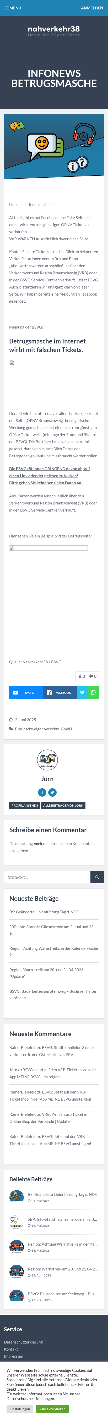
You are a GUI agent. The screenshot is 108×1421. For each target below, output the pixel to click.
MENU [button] (15, 7)
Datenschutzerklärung (23, 1342)
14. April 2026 (41, 1275)
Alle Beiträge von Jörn (63, 805)
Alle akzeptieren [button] (52, 1409)
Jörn (47, 778)
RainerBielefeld (22, 1047)
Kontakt (11, 1349)
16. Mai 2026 (40, 1226)
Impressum (13, 1356)
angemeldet (36, 843)
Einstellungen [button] (20, 1409)
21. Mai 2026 (40, 1201)
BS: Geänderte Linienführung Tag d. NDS (43, 911)
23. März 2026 (41, 1300)
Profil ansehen (25, 805)
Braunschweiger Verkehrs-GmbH (43, 728)
